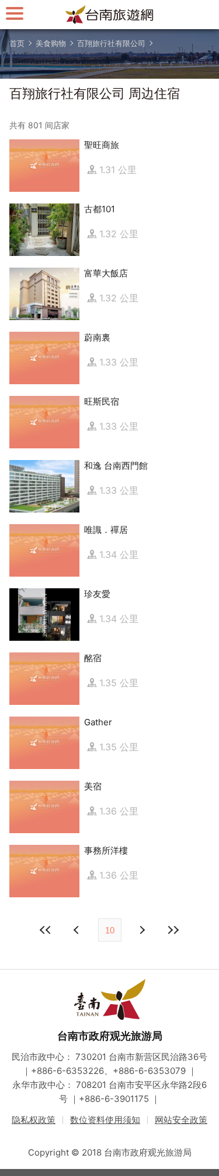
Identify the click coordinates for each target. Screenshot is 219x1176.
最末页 (173, 930)
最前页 (46, 930)
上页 (142, 930)
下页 (77, 930)
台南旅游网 (110, 14)
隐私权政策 (33, 1119)
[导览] (14, 13)
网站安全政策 (181, 1119)
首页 (17, 43)
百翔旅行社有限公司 (111, 43)
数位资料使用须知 (105, 1119)
